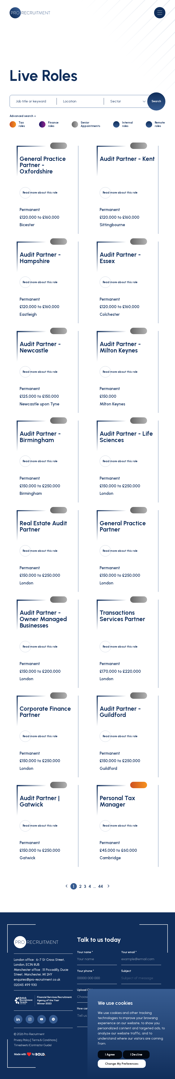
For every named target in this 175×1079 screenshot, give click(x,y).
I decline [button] (136, 1054)
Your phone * (85, 971)
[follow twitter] (53, 1019)
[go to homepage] (30, 12)
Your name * (85, 952)
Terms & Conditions (44, 1040)
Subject (126, 971)
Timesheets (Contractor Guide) (33, 1045)
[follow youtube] (41, 1019)
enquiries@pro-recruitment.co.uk (37, 979)
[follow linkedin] (18, 1019)
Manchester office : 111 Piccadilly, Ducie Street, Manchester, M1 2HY (41, 972)
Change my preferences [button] (122, 1064)
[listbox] (141, 980)
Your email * (129, 952)
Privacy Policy (22, 1040)
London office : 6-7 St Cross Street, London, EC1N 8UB (39, 962)
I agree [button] (110, 1054)
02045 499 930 (25, 985)
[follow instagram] (30, 1019)
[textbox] (128, 101)
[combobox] (128, 101)
